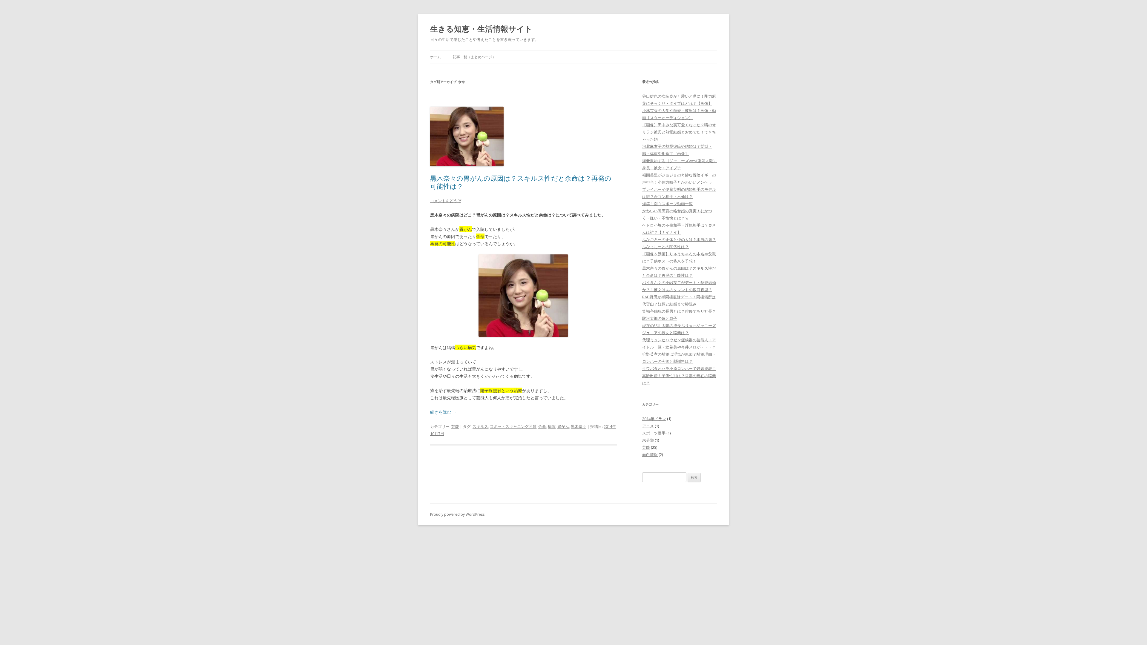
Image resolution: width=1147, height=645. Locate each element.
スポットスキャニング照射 (513, 426)
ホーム (435, 56)
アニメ (648, 426)
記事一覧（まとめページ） (474, 56)
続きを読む (443, 412)
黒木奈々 (578, 426)
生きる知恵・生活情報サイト (481, 28)
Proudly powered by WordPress (457, 514)
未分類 (648, 440)
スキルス (480, 426)
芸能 (455, 426)
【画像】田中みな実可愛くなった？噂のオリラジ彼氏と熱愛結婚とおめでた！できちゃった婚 (679, 132)
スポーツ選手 (653, 433)
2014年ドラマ (654, 418)
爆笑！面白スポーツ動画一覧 (667, 203)
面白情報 (650, 454)
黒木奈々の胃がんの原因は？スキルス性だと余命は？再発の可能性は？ (520, 181)
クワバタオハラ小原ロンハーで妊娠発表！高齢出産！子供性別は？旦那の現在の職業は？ (679, 376)
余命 (542, 426)
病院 (552, 426)
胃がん (563, 426)
